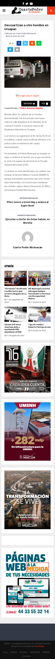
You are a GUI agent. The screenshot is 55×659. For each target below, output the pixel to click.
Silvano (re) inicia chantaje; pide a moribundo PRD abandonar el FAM (12, 328)
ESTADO (13, 652)
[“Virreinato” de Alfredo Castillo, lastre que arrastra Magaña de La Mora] (15, 278)
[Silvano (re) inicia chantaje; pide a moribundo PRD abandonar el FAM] (15, 314)
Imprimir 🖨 (29, 103)
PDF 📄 (45, 103)
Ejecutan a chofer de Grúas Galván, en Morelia (27, 221)
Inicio (5, 652)
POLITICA (23, 652)
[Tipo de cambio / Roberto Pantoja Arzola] (39, 314)
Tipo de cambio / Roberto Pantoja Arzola (39, 326)
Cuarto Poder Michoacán (26, 33)
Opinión (8, 266)
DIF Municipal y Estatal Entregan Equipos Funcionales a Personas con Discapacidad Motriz (39, 293)
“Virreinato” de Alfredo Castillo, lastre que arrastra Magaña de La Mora (15, 292)
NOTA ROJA (35, 652)
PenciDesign (39, 646)
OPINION (46, 652)
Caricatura (26, 656)
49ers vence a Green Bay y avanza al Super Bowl (28, 204)
